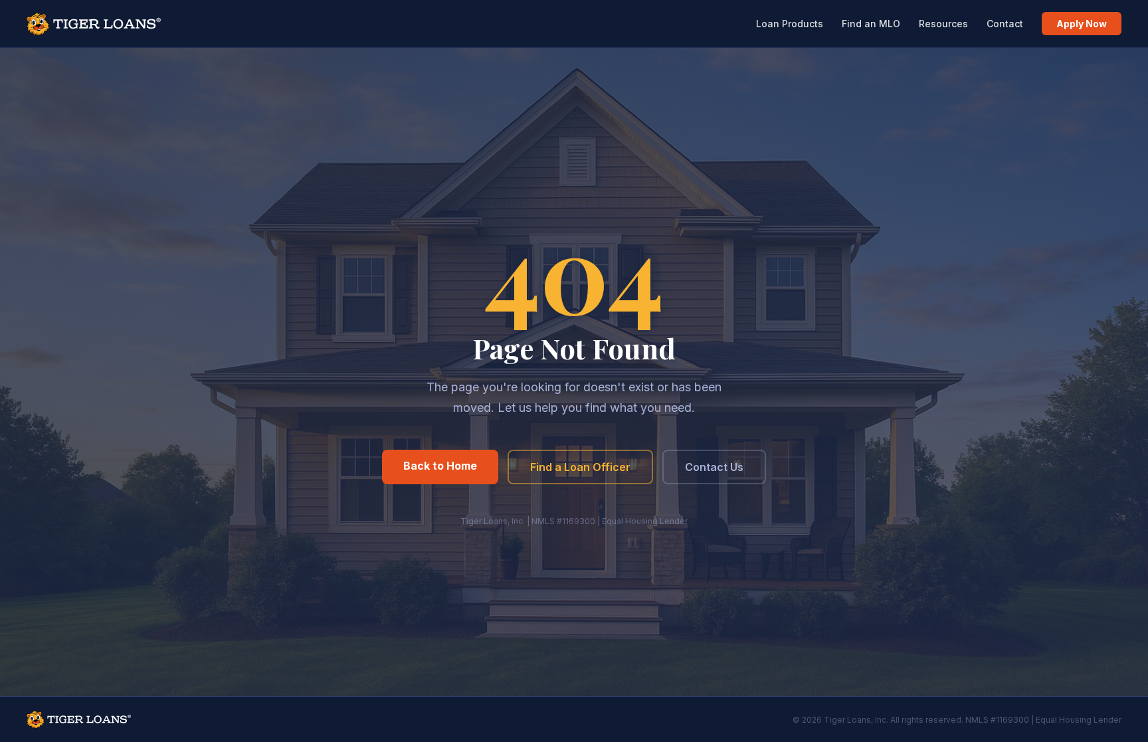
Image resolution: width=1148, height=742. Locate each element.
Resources (943, 23)
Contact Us (714, 467)
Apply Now (1081, 23)
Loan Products (789, 23)
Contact (1005, 23)
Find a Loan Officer (580, 467)
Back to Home (440, 465)
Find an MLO (871, 23)
